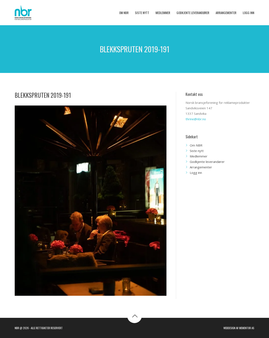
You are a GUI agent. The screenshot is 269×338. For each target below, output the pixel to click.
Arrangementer (201, 167)
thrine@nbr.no (196, 119)
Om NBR (196, 145)
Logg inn (196, 172)
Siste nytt (197, 151)
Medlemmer (198, 156)
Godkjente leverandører (207, 162)
